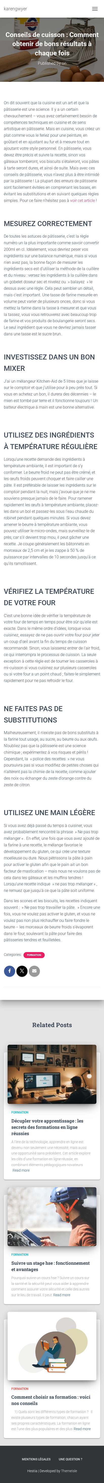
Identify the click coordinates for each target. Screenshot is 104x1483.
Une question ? (70, 1459)
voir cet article (82, 200)
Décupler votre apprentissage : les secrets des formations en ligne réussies (47, 1127)
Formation (34, 955)
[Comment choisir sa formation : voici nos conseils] (52, 1346)
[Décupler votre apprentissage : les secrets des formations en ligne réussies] (52, 1074)
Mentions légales (36, 1459)
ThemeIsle (69, 1471)
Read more (21, 1170)
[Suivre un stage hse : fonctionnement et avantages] (52, 1216)
